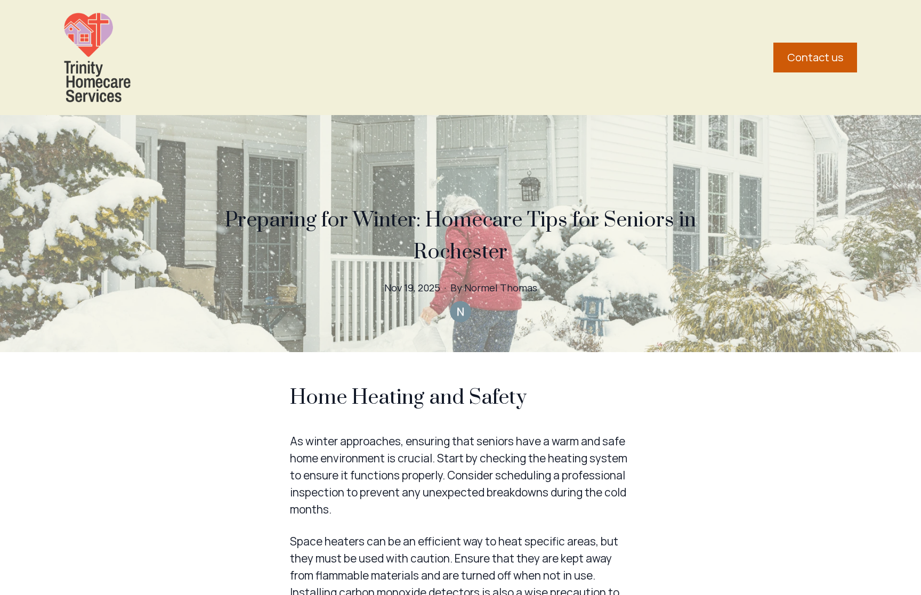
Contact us (815, 57)
